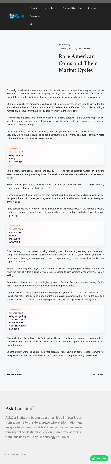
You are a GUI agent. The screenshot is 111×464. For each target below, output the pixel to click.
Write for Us (93, 8)
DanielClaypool (84, 49)
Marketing (65, 44)
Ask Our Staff (19, 408)
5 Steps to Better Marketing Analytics (15, 237)
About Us (34, 8)
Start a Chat (101, 458)
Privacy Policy (50, 8)
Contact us (35, 16)
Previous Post (14, 374)
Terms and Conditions (72, 8)
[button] (31, 24)
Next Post (97, 374)
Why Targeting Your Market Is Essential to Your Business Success (17, 322)
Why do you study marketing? (16, 158)
